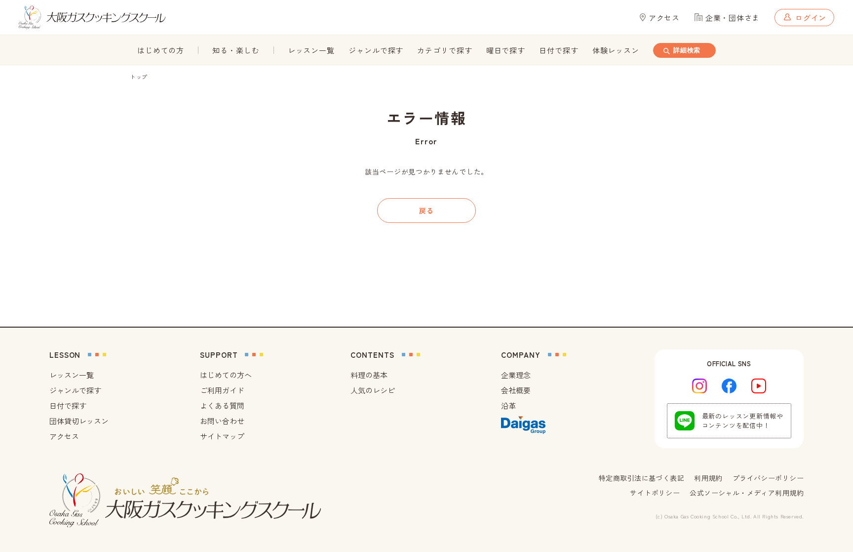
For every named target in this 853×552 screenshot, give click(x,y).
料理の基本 (369, 375)
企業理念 (516, 375)
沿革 (508, 405)
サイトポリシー (655, 493)
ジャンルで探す (376, 50)
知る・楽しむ (235, 50)
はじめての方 (160, 50)
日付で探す (559, 50)
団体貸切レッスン (79, 421)
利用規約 (708, 478)
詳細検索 (686, 50)
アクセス (64, 436)
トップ (139, 77)
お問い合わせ (222, 421)
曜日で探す (506, 50)
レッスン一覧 (311, 50)
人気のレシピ (372, 390)
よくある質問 (222, 405)
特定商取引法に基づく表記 (641, 478)
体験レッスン (615, 50)
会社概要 (516, 390)
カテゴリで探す (444, 50)
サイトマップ (222, 436)
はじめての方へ (226, 375)
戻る (426, 210)
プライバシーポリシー (768, 478)
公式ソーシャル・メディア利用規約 (747, 493)
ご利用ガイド (222, 390)
